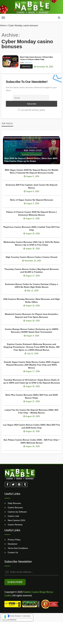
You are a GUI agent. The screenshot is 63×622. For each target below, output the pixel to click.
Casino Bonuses (15, 507)
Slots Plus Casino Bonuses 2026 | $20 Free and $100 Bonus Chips (31, 396)
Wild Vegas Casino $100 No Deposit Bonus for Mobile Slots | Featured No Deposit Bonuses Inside (31, 171)
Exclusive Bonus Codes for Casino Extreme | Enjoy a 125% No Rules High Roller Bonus (31, 285)
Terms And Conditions (17, 548)
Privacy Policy (14, 539)
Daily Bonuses (14, 503)
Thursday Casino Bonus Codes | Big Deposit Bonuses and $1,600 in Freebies (31, 270)
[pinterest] (19, 484)
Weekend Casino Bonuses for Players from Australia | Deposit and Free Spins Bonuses (31, 315)
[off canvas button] (3, 18)
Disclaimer (12, 544)
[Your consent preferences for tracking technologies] (5, 617)
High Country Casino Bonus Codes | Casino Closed (31, 257)
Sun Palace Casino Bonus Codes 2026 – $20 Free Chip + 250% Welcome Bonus (32, 441)
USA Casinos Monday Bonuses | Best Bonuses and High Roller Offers (31, 300)
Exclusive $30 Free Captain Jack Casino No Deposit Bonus (31, 186)
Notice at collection (9, 620)
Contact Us (12, 552)
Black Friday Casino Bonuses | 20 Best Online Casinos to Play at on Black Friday (36, 58)
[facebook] (7, 484)
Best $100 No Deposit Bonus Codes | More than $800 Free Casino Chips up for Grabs (30, 159)
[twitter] (13, 484)
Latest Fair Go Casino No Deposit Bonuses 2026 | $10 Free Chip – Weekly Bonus (31, 411)
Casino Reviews (15, 524)
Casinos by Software (17, 512)
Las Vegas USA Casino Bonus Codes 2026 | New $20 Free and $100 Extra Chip (31, 426)
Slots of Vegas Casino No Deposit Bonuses (31, 200)
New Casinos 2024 (16, 520)
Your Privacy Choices (19, 616)
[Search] (59, 18)
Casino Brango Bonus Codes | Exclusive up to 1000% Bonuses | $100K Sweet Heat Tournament (31, 330)
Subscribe (15, 582)
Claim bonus (26, 66)
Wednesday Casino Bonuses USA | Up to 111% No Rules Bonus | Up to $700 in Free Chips (31, 243)
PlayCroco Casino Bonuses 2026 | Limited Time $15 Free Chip (31, 228)
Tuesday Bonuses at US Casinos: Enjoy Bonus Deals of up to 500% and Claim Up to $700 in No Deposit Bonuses (31, 381)
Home (3, 25)
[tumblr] (24, 484)
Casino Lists (13, 516)
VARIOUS (28, 62)
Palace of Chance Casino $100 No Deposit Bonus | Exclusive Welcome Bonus (31, 213)
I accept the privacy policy (32, 110)
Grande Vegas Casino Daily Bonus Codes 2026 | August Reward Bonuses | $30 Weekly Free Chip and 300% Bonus (31, 365)
